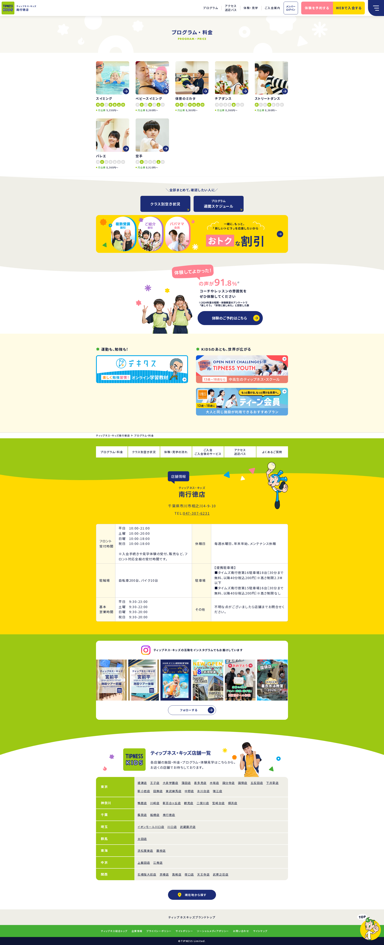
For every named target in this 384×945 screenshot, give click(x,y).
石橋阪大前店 (147, 874)
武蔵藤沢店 (188, 827)
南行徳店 (169, 815)
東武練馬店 (173, 791)
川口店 (172, 827)
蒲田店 (186, 783)
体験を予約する (317, 7)
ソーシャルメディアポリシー (213, 931)
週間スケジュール (219, 203)
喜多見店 (200, 783)
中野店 (189, 791)
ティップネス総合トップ (114, 931)
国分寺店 (228, 783)
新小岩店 (144, 791)
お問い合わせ (241, 931)
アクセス (231, 8)
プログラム (210, 8)
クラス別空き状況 (165, 203)
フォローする (189, 710)
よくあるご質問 (272, 452)
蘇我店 (142, 815)
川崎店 (155, 803)
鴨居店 (142, 803)
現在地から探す (196, 895)
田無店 (158, 791)
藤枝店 (161, 851)
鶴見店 (188, 803)
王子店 (155, 783)
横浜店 (232, 803)
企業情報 (137, 931)
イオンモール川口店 (151, 827)
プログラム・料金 (112, 452)
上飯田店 (144, 863)
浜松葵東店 (145, 851)
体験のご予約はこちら (229, 317)
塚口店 (189, 874)
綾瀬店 (142, 783)
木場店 (214, 783)
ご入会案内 (272, 8)
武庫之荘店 (220, 874)
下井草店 (272, 783)
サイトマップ (260, 931)
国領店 (242, 783)
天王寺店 (203, 874)
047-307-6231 (196, 513)
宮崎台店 (218, 803)
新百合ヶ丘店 (172, 803)
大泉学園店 (170, 783)
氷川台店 (203, 791)
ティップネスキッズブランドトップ (192, 917)
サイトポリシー (184, 931)
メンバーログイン (290, 8)
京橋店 (164, 874)
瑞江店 (217, 791)
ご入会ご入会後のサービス (208, 452)
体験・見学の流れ (176, 452)
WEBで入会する (349, 7)
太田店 (142, 839)
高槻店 (176, 874)
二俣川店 (203, 803)
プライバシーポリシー (159, 931)
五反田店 (257, 783)
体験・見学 (251, 8)
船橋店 (155, 815)
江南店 (158, 863)
